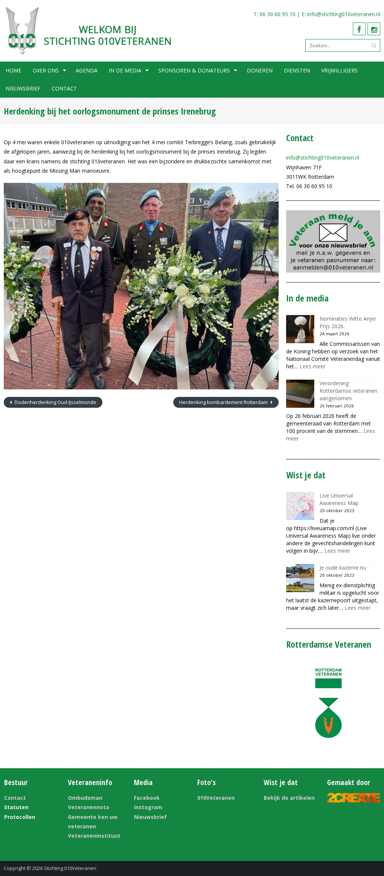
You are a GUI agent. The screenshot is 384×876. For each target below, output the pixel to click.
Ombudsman (85, 797)
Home (13, 70)
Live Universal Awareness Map (339, 499)
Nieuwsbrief (23, 88)
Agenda (87, 70)
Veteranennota (88, 807)
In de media (125, 70)
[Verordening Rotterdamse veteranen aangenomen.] (300, 394)
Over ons (46, 70)
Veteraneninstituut (94, 835)
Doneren (260, 70)
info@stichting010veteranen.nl (343, 14)
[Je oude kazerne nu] (300, 578)
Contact (64, 88)
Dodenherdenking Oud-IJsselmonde (55, 402)
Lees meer (313, 366)
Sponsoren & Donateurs (194, 70)
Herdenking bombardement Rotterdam (224, 402)
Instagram (148, 807)
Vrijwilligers (339, 70)
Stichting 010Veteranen (70, 868)
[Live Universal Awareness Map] (300, 506)
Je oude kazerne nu (343, 567)
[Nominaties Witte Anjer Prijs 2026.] (300, 329)
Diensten (297, 70)
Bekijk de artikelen (289, 797)
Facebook (147, 797)
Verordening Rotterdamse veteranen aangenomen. (348, 391)
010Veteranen (216, 797)
